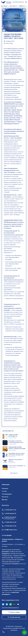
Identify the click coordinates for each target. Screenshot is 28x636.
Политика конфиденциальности (10, 607)
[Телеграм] (7, 604)
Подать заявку (15, 612)
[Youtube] (18, 604)
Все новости (13, 6)
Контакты (5, 497)
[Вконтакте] (3, 604)
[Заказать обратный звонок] (3, 632)
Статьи (4, 491)
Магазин (4, 499)
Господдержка (7, 494)
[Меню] (26, 2)
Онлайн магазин (15, 617)
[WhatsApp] (10, 604)
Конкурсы (5, 488)
